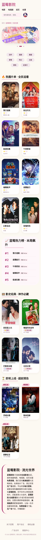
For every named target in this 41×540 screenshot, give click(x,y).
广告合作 (15, 530)
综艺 (18, 10)
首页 (3, 23)
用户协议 (20, 524)
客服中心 (25, 530)
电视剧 (10, 10)
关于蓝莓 (10, 524)
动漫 (24, 10)
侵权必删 (31, 524)
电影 (3, 10)
